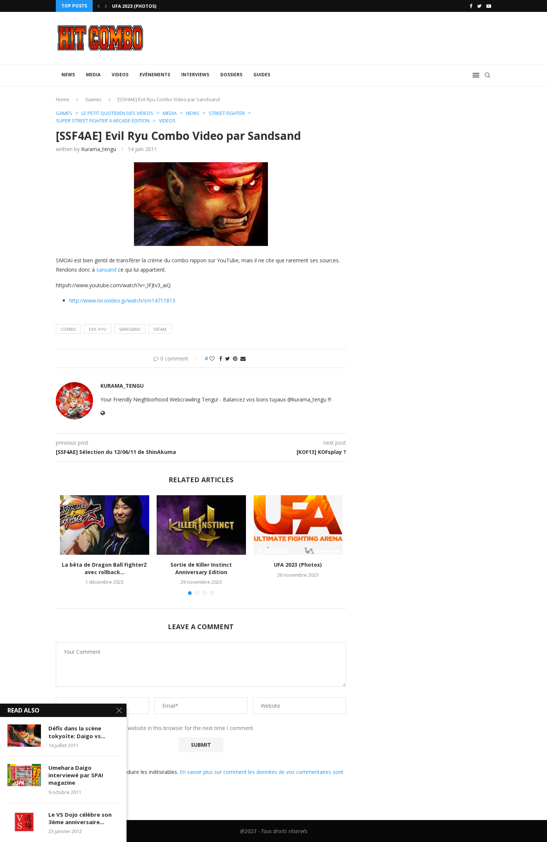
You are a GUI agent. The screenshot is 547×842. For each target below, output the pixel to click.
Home (62, 99)
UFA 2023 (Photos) (134, 6)
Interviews (195, 74)
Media (93, 74)
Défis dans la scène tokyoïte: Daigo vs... (76, 731)
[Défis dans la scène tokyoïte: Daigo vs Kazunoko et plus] (24, 735)
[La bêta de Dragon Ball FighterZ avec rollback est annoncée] (104, 525)
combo (68, 329)
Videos (120, 74)
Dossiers (231, 74)
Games (93, 99)
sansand (106, 269)
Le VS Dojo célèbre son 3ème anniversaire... (80, 818)
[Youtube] (488, 6)
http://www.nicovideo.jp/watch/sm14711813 (122, 300)
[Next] (106, 6)
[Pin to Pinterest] (235, 358)
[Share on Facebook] (220, 358)
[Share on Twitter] (227, 358)
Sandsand (130, 329)
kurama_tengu (98, 149)
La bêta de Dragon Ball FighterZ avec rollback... (104, 568)
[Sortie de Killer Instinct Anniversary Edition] (201, 525)
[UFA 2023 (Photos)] (298, 525)
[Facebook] (471, 6)
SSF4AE (160, 329)
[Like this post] (212, 358)
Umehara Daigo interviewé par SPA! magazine (75, 775)
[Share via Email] (243, 358)
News (68, 74)
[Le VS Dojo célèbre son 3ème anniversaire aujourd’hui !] (24, 822)
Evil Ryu (97, 329)
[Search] (487, 75)
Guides (261, 74)
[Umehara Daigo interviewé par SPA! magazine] (24, 775)
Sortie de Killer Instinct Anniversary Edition (201, 568)
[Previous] (99, 6)
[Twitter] (479, 6)
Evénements (155, 74)
